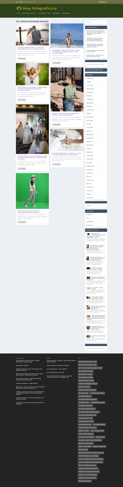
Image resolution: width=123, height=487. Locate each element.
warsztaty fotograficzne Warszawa (89, 471)
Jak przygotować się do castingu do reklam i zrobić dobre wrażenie (98, 328)
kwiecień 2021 (90, 145)
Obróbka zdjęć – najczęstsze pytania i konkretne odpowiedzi (98, 307)
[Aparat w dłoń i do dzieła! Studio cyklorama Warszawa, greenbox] (32, 191)
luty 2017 (89, 194)
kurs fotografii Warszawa (86, 434)
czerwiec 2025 (90, 99)
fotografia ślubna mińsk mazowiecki (89, 412)
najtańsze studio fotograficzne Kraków (90, 440)
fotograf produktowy (85, 424)
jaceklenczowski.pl (23, 51)
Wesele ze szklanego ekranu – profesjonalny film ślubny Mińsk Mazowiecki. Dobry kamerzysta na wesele (96, 317)
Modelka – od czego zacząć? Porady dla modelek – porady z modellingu (65, 114)
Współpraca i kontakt (29, 13)
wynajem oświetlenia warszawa (87, 478)
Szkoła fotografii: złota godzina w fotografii (58, 365)
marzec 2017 (90, 190)
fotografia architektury (97, 393)
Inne (48, 13)
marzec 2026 (90, 85)
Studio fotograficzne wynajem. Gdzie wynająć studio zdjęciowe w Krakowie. (29, 369)
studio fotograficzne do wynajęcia (88, 456)
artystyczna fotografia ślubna (87, 365)
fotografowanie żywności (86, 421)
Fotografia (41, 13)
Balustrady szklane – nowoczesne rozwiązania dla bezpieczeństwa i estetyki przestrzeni (95, 45)
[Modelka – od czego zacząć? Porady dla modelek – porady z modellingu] (67, 89)
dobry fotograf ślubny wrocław (88, 383)
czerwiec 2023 (90, 110)
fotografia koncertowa (97, 402)
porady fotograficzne (99, 446)
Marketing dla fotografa (22, 365)
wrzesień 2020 (90, 155)
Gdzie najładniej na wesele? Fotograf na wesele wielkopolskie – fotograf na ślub (30, 48)
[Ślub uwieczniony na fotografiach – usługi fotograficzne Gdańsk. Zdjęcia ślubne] (67, 140)
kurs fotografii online (97, 430)
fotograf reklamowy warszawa (87, 427)
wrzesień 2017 (90, 169)
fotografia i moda (84, 402)
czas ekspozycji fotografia (86, 380)
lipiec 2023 (89, 106)
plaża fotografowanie (85, 446)
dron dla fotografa (84, 387)
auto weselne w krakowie (86, 371)
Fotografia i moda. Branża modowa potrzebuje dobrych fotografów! (96, 278)
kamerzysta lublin (84, 430)
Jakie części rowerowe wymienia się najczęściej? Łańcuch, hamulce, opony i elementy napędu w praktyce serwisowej (96, 32)
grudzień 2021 (90, 138)
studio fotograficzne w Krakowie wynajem (91, 462)
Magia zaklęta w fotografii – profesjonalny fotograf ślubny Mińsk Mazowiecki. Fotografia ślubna (32, 89)
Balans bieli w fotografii (85, 374)
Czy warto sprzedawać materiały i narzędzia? (96, 268)
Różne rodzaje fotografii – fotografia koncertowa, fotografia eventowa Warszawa (28, 379)
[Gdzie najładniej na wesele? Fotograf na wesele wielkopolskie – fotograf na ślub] (32, 34)
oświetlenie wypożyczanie (86, 443)
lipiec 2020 (89, 162)
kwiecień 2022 (90, 134)
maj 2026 (89, 82)
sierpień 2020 (90, 159)
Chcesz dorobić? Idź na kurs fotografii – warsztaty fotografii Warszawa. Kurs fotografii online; (59, 376)
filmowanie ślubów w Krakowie (87, 390)
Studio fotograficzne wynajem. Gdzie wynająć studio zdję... (36, 2)
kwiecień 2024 (90, 103)
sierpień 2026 (90, 78)
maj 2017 (89, 183)
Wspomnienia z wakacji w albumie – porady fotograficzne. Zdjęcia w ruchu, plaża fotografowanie (66, 52)
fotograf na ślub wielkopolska (87, 415)
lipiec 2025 (89, 96)
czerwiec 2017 (90, 180)
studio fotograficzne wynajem (87, 465)
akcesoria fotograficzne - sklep (87, 361)
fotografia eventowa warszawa (88, 399)
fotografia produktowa (85, 405)
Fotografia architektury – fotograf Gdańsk (26, 383)
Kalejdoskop (56, 13)
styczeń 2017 (90, 197)
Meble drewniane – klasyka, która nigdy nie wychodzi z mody (95, 55)
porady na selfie (83, 449)
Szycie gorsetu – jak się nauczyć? (97, 288)
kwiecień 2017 (90, 187)
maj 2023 (89, 113)
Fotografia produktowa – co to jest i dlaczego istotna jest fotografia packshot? (97, 259)
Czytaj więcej (21, 58)
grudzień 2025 (90, 89)
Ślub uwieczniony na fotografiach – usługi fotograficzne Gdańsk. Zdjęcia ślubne (66, 154)
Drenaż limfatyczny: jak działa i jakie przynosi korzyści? (96, 51)
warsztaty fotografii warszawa (88, 474)
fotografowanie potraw (85, 418)
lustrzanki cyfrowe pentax (86, 437)
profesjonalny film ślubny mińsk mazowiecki (91, 452)
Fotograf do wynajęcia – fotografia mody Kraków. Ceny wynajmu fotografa (30, 398)
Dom (18, 13)
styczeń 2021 (90, 152)
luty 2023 (89, 124)
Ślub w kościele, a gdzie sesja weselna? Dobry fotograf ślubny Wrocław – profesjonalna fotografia (32, 157)
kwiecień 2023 (90, 117)
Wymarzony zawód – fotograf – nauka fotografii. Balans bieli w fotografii (61, 361)
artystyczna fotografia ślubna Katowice (90, 368)
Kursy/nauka (66, 13)
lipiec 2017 (89, 176)
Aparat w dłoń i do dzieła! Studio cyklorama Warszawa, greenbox (28, 211)
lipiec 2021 (89, 141)
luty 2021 (89, 148)
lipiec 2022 (89, 131)
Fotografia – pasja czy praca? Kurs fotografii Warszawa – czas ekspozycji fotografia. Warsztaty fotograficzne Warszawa (30, 393)
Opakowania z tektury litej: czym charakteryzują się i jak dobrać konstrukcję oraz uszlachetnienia (95, 39)
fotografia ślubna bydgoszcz (87, 408)
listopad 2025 (90, 92)
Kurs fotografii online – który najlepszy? (57, 369)
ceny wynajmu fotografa (86, 377)
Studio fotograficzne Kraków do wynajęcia (91, 459)
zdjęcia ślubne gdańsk (85, 481)
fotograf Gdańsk (83, 393)
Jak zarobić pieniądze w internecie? (55, 372)
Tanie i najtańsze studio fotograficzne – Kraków (97, 297)
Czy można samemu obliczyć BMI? (98, 336)
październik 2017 (91, 166)
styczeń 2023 (90, 127)
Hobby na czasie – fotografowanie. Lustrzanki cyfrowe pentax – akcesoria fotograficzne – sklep (96, 235)
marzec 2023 (90, 120)
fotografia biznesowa (85, 396)
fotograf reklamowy (99, 424)
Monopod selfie (100, 437)
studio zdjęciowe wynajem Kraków (88, 468)
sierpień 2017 (90, 173)
